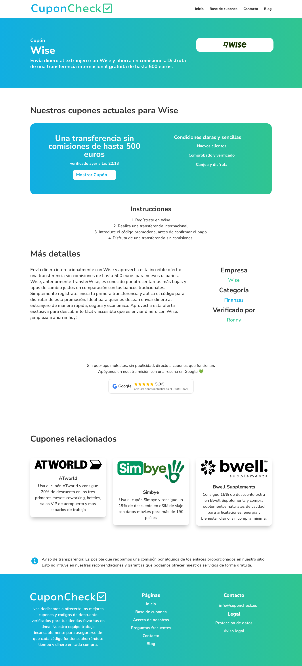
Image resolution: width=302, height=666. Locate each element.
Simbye (151, 492)
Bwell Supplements (234, 487)
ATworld (68, 478)
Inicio (151, 604)
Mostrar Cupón (91, 175)
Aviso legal (234, 630)
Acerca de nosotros (151, 619)
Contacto (151, 635)
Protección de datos (233, 623)
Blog (151, 643)
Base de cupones (151, 611)
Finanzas (234, 300)
